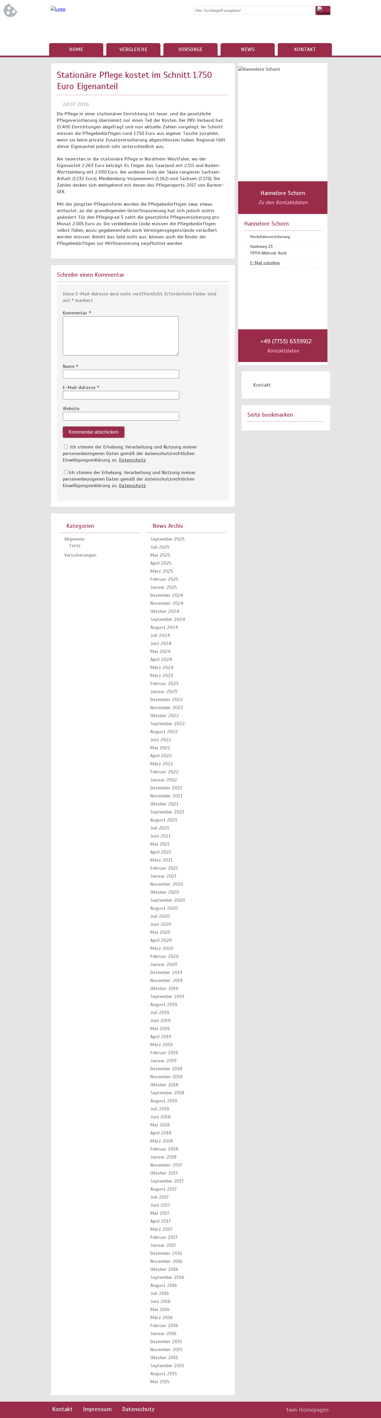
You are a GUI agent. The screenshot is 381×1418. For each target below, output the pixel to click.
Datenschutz (132, 460)
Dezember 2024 (166, 595)
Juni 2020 (160, 924)
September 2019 (167, 997)
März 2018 (161, 1141)
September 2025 (167, 539)
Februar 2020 (164, 956)
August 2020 (164, 908)
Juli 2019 (159, 1013)
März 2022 (161, 764)
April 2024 (161, 659)
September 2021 (167, 812)
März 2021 (161, 860)
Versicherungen (80, 555)
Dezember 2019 (166, 972)
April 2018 (160, 1133)
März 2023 (161, 676)
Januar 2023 (163, 692)
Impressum (97, 1409)
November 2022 (166, 708)
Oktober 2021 (164, 804)
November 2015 (166, 1350)
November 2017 (166, 1165)
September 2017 (167, 1181)
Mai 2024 (160, 651)
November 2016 (166, 1261)
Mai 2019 (160, 1029)
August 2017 (163, 1189)
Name (70, 366)
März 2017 (161, 1229)
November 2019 (166, 980)
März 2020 (161, 948)
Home (76, 49)
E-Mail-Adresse (81, 388)
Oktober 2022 (164, 716)
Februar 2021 (164, 868)
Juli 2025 (159, 547)
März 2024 (162, 668)
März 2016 (161, 1318)
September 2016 (167, 1277)
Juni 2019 (160, 1021)
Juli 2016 (159, 1293)
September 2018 (167, 1093)
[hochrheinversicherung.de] (58, 9)
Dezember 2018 (166, 1069)
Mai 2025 (160, 555)
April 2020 (161, 940)
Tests (75, 546)
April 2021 (160, 852)
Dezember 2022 (166, 700)
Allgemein (74, 539)
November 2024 (166, 603)
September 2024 (167, 619)
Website (71, 409)
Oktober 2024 (164, 611)
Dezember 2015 (166, 1342)
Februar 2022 (164, 772)
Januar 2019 (163, 1061)
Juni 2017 (160, 1205)
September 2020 (167, 900)
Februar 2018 (164, 1149)
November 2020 (166, 884)
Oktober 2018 (164, 1085)
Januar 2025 (163, 587)
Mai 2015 (159, 1382)
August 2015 (163, 1374)
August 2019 (163, 1005)
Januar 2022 (163, 780)
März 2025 (161, 571)
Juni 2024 (160, 643)
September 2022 (167, 724)
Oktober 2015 (164, 1358)
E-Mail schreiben (265, 262)
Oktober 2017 (164, 1173)
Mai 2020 (160, 932)
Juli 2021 (159, 828)
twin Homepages (307, 1410)
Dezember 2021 (166, 788)
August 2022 (164, 732)
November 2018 (166, 1077)
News (247, 49)
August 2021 (163, 820)
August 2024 (164, 627)
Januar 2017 (163, 1245)
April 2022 (161, 756)
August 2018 (163, 1101)
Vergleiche (133, 49)
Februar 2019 (164, 1053)
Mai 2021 (160, 844)
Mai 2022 (160, 748)
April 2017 (160, 1221)
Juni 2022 (160, 740)
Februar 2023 (164, 684)
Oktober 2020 (164, 892)
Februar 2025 (164, 579)
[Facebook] (325, 29)
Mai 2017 (159, 1213)
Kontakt (305, 49)
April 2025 (160, 563)
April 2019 (160, 1037)
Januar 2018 (163, 1157)
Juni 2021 (160, 836)
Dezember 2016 (166, 1253)
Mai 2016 (160, 1309)
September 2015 (167, 1366)
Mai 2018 (160, 1125)
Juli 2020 (160, 916)
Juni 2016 (160, 1301)
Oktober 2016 (164, 1269)
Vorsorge (190, 49)
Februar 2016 (164, 1326)
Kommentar (77, 313)
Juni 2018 (160, 1117)
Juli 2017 (159, 1197)
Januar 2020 (163, 964)
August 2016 (163, 1285)
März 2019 (161, 1045)
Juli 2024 (160, 635)
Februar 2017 (164, 1237)
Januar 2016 (163, 1334)
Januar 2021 (163, 876)
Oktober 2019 (164, 989)
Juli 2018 (159, 1109)
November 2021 (166, 796)
